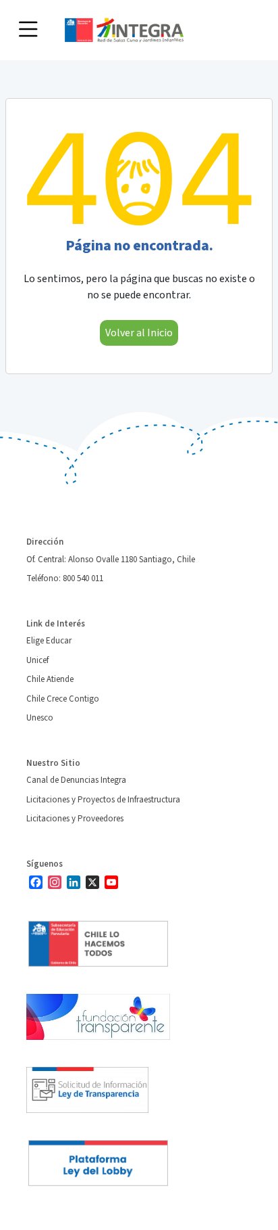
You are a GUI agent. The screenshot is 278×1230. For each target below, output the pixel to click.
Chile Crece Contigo (62, 699)
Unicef (37, 660)
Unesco (39, 718)
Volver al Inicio (139, 332)
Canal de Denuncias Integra (76, 780)
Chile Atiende (50, 679)
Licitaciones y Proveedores (74, 819)
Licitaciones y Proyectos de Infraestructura (103, 800)
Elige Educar (49, 641)
